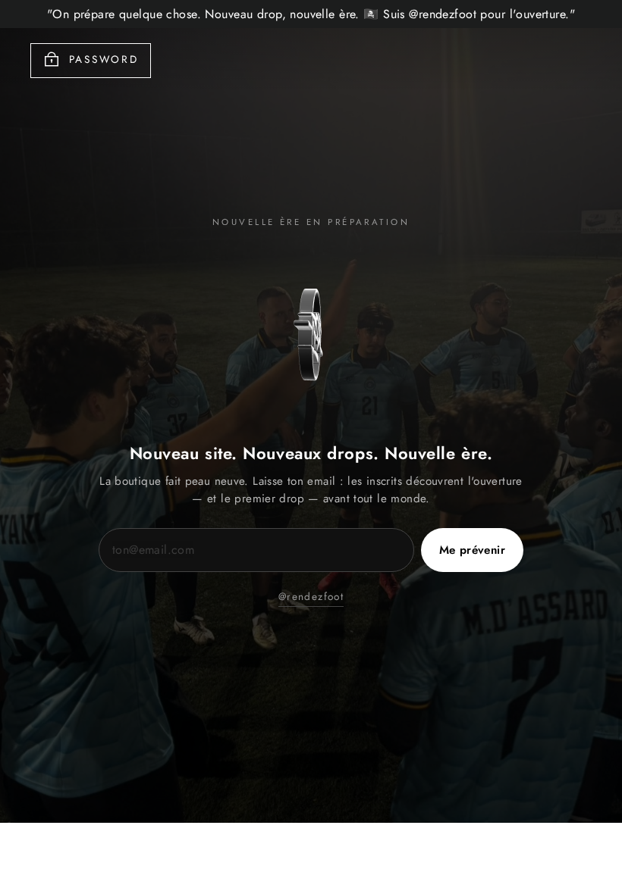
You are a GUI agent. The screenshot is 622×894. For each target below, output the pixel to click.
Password (104, 59)
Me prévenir (472, 550)
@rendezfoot (311, 596)
